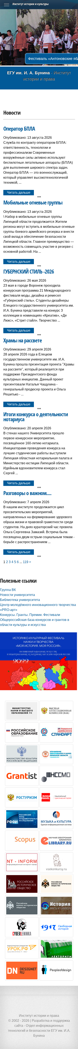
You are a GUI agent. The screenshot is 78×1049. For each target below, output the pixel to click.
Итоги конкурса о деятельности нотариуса (35, 417)
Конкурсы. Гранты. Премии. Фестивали (30, 615)
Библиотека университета (20, 600)
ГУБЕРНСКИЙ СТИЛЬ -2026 (28, 271)
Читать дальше (18, 192)
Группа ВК (8, 590)
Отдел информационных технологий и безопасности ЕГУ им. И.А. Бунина (39, 1030)
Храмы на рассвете (22, 340)
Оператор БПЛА (19, 128)
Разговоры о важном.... (27, 493)
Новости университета (17, 595)
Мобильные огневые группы (32, 202)
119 (25, 562)
